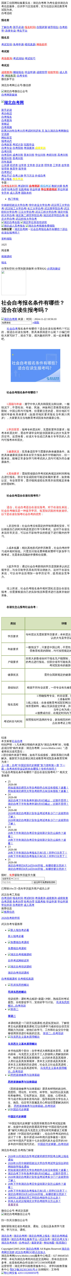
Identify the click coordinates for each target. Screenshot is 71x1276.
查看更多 (13, 1204)
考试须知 (18, 58)
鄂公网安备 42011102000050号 (21, 1273)
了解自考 (6, 27)
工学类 (57, 165)
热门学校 (13, 199)
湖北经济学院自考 (53, 215)
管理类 (5, 168)
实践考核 (23, 189)
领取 (36, 322)
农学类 (65, 165)
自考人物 (18, 175)
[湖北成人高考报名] (13, 225)
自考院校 (18, 148)
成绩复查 (62, 898)
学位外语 (6, 905)
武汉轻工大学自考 (15, 208)
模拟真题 (30, 44)
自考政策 (6, 144)
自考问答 (6, 151)
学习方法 (29, 175)
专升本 (5, 192)
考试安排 (6, 44)
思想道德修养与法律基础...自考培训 (34, 1106)
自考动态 (24, 1242)
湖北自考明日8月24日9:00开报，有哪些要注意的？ (37, 1194)
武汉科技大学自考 (26, 218)
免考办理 (18, 901)
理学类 (48, 165)
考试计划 (18, 144)
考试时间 (23, 186)
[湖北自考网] (12, 102)
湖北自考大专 (60, 1239)
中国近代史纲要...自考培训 (53, 1144)
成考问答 (18, 155)
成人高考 (15, 192)
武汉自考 (44, 1239)
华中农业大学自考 (39, 205)
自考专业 (6, 148)
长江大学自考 (35, 208)
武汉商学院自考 (53, 208)
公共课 (5, 165)
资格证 (5, 123)
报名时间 (30, 27)
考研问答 (51, 155)
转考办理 (12, 189)
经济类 (14, 165)
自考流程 (6, 898)
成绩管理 (41, 72)
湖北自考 (6, 1235)
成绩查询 (6, 72)
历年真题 (6, 161)
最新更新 (36, 1242)
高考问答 (62, 155)
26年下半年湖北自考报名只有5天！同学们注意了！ (37, 1190)
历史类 (40, 165)
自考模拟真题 (26, 978)
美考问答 (18, 158)
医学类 (22, 168)
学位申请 (62, 189)
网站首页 (6, 137)
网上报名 (6, 179)
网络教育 (10, 75)
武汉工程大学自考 (45, 212)
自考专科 (22, 75)
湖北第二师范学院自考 (29, 215)
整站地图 (49, 1242)
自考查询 (6, 120)
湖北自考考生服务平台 (24, 1239)
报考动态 (6, 141)
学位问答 (40, 155)
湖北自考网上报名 (39, 1235)
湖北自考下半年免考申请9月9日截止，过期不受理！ (38, 1173)
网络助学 (41, 44)
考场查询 (6, 58)
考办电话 (6, 113)
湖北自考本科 (9, 1242)
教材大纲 (57, 186)
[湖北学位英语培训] (33, 222)
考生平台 (22, 30)
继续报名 (18, 72)
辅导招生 (53, 27)
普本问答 (29, 155)
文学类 (31, 165)
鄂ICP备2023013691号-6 (23, 1269)
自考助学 (18, 905)
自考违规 (6, 901)
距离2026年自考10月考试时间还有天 (23, 130)
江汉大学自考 (26, 212)
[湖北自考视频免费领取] (40, 225)
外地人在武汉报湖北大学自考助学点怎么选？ (34, 1201)
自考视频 (6, 127)
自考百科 (6, 155)
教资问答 (6, 158)
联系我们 (61, 1242)
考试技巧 (30, 58)
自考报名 (6, 117)
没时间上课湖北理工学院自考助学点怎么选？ (34, 1197)
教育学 (14, 168)
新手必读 (18, 27)
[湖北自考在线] (10, 222)
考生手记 (6, 175)
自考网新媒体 (9, 94)
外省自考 (40, 175)
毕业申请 (30, 72)
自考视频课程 (9, 978)
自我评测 (41, 27)
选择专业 (10, 30)
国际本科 (26, 192)
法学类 (22, 165)
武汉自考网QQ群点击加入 (30, 1252)
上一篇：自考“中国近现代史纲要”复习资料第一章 (30, 765)
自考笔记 (6, 172)
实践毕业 (29, 144)
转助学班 (53, 72)
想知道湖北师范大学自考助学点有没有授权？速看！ (38, 1170)
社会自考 (12, 328)
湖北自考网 (21, 229)
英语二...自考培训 (53, 1033)
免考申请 (18, 44)
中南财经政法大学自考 (14, 205)
